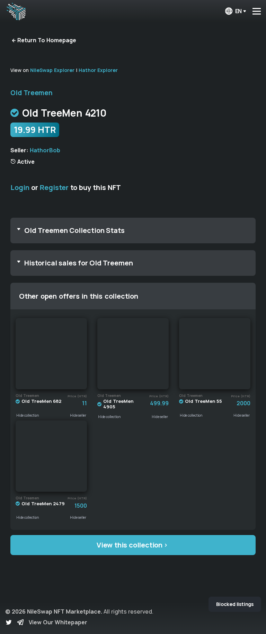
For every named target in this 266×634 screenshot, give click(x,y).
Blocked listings (235, 604)
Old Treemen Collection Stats (74, 230)
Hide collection (27, 415)
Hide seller (78, 415)
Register (54, 187)
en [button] (238, 11)
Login (19, 187)
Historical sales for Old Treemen (78, 263)
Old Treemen (31, 92)
